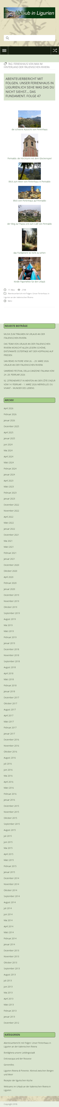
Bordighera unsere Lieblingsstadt (19, 1052)
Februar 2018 (10, 685)
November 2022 (11, 510)
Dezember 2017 (11, 697)
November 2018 (11, 655)
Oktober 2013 (10, 962)
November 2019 (11, 601)
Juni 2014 (8, 914)
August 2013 (10, 974)
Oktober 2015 (10, 817)
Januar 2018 (9, 691)
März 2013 (9, 1004)
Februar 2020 (10, 582)
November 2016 (11, 745)
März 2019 (9, 631)
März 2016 (9, 787)
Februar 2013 (10, 1010)
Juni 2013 (8, 986)
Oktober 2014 (10, 890)
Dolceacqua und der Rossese (17, 1058)
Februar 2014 (10, 938)
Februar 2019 (10, 637)
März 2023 (9, 486)
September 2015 (12, 823)
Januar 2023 (9, 498)
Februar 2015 (10, 866)
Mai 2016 (8, 775)
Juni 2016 (8, 769)
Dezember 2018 (11, 649)
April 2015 (8, 854)
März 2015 (9, 860)
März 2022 (9, 522)
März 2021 (9, 546)
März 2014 (9, 932)
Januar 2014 (9, 944)
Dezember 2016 (11, 739)
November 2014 (11, 884)
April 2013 (8, 998)
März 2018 (9, 679)
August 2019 (10, 619)
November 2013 (11, 956)
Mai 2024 (8, 450)
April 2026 (8, 408)
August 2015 (10, 830)
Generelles (9, 1064)
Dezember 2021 (11, 534)
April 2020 (8, 577)
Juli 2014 (8, 908)
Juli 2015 (8, 835)
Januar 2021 (9, 558)
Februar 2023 (10, 492)
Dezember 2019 (11, 595)
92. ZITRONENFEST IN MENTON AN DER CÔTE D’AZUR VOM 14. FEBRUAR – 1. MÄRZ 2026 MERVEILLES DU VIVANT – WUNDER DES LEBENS (29, 384)
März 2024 (9, 462)
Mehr (10, 301)
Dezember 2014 (11, 878)
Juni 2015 (8, 842)
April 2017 (8, 715)
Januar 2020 (9, 589)
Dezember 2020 (11, 564)
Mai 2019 (8, 625)
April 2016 (8, 781)
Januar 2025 (9, 438)
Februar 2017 (10, 727)
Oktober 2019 (10, 607)
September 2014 (12, 896)
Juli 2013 (8, 980)
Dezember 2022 (11, 504)
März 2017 (9, 721)
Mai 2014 (8, 920)
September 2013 (12, 968)
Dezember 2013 (11, 950)
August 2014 (10, 902)
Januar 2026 (9, 420)
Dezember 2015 (11, 805)
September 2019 (12, 613)
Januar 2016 (9, 799)
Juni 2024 (8, 444)
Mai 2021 (8, 540)
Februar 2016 (10, 793)
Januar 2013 (9, 1016)
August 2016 (10, 757)
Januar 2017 (9, 733)
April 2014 (8, 926)
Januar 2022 (9, 528)
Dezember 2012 (11, 1022)
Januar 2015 (9, 872)
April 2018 (8, 673)
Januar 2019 (9, 643)
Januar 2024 (9, 474)
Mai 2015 (8, 848)
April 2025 (8, 432)
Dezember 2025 (11, 426)
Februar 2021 (10, 552)
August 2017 (10, 709)
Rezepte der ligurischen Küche (18, 1080)
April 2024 (8, 456)
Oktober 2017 (10, 703)
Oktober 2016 (10, 751)
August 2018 (10, 667)
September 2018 (12, 661)
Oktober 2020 (10, 570)
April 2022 (8, 516)
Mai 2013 (8, 992)
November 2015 (11, 811)
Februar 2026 (10, 414)
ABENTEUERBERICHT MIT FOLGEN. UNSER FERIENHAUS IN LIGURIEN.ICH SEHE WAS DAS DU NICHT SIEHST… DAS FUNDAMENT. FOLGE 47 (30, 87)
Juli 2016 (8, 763)
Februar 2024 (10, 468)
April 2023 (8, 480)
